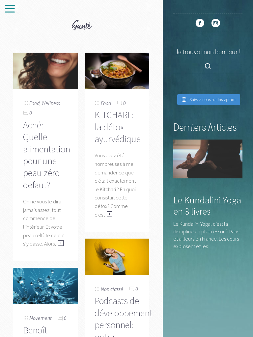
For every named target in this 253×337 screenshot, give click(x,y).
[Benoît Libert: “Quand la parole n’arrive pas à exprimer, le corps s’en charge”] (45, 285)
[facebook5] (200, 23)
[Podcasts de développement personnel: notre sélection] (117, 256)
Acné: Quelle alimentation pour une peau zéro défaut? (46, 155)
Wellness (51, 103)
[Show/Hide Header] (10, 9)
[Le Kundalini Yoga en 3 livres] (207, 158)
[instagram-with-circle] (216, 23)
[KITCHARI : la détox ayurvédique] (117, 70)
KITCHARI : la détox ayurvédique (118, 127)
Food (34, 103)
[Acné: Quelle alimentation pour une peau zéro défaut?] (45, 70)
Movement (40, 318)
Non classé (112, 289)
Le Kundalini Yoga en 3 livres (207, 205)
